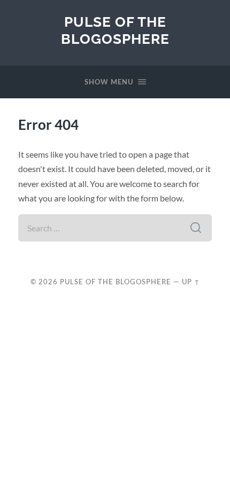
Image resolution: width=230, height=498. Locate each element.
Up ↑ (191, 281)
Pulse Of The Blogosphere (115, 30)
